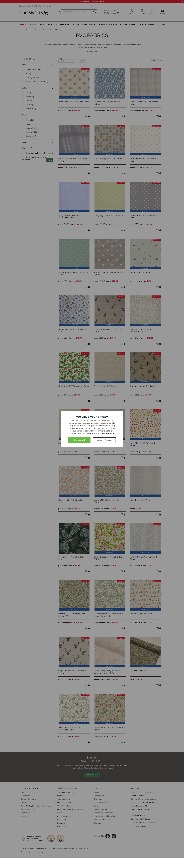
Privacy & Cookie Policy (101, 433)
